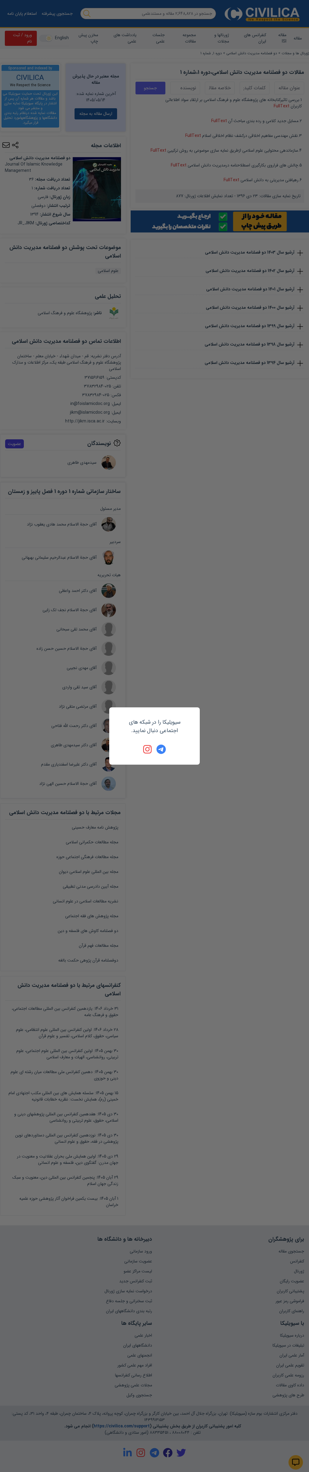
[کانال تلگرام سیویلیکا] (161, 749)
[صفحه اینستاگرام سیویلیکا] (148, 749)
